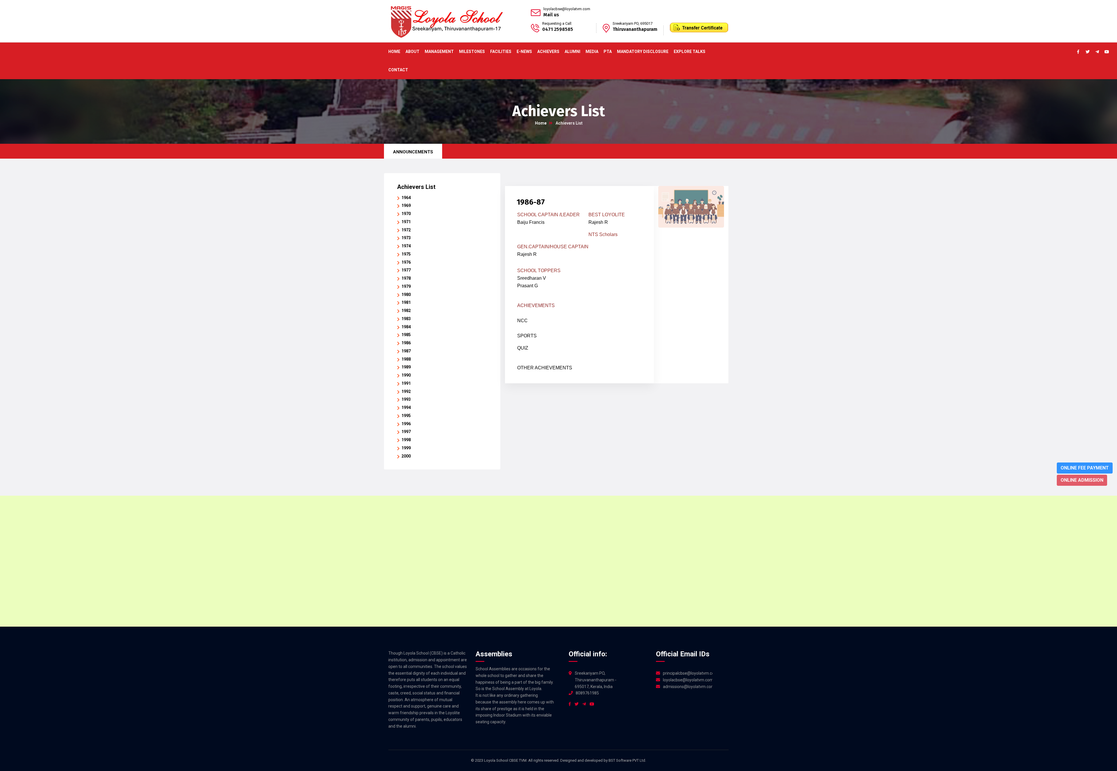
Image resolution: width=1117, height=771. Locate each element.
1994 (406, 407)
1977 (406, 270)
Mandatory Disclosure (642, 51)
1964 (406, 197)
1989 (406, 367)
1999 (406, 448)
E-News (524, 51)
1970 (406, 213)
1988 (406, 359)
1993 (406, 399)
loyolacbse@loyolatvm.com (566, 9)
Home (394, 51)
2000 (406, 456)
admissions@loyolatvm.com (687, 686)
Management (439, 51)
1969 (406, 205)
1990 (406, 375)
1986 (406, 343)
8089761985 (587, 693)
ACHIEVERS (548, 51)
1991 (406, 383)
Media (592, 51)
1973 (406, 237)
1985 (406, 334)
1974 (406, 246)
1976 (406, 262)
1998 (406, 439)
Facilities (500, 51)
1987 (406, 351)
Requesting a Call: (557, 23)
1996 (406, 423)
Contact (398, 70)
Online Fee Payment (1085, 468)
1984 (406, 327)
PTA (608, 51)
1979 (406, 286)
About (412, 51)
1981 (406, 302)
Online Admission (1082, 480)
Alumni (572, 51)
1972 (406, 230)
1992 (406, 391)
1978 (406, 278)
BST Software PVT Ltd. (627, 760)
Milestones (472, 51)
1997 (406, 431)
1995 (406, 415)
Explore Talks (689, 51)
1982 (406, 310)
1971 (406, 221)
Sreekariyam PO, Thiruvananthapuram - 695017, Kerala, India (595, 680)
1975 (406, 254)
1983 (406, 318)
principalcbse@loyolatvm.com (687, 673)
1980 (406, 294)
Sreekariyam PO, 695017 (632, 23)
